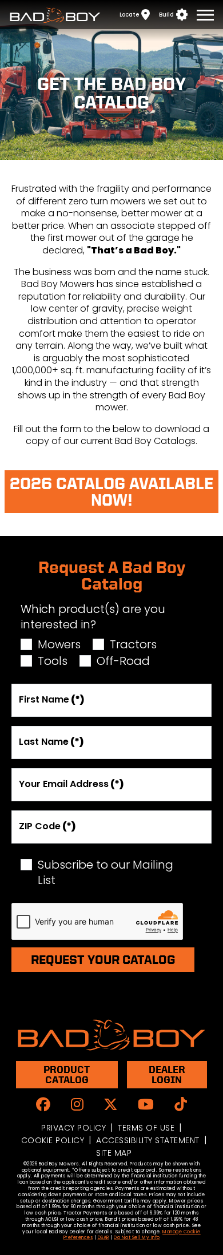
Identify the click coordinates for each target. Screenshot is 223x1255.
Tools (52, 661)
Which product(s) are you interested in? (93, 617)
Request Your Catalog (103, 959)
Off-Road (123, 661)
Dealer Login (167, 1074)
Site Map (114, 1153)
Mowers (59, 644)
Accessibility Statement (148, 1140)
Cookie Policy (53, 1140)
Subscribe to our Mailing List (105, 872)
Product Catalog (66, 1074)
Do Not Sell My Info (137, 1237)
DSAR (103, 1237)
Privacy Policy (73, 1128)
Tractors (133, 644)
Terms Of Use (146, 1128)
